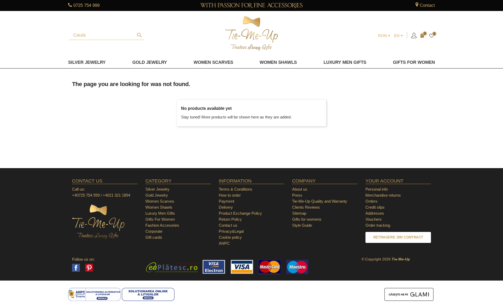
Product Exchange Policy (240, 213)
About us (299, 189)
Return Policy (230, 219)
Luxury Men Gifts (160, 213)
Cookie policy (230, 237)
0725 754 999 (86, 5)
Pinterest (89, 268)
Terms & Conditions (235, 189)
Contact (427, 5)
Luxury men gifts (345, 62)
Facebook (76, 268)
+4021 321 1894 (116, 195)
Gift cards (153, 237)
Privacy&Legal (231, 231)
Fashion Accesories (162, 225)
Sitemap (299, 213)
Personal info (376, 189)
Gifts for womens (306, 219)
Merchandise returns (383, 195)
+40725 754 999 (86, 195)
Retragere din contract (398, 237)
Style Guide (302, 225)
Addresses (374, 213)
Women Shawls (278, 62)
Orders (371, 201)
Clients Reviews (306, 207)
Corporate (153, 231)
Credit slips (375, 207)
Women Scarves (213, 62)
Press (297, 195)
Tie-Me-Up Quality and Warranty (319, 201)
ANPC (224, 243)
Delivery (226, 207)
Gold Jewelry (149, 62)
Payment (226, 201)
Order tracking (377, 225)
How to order (230, 195)
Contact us (228, 225)
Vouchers (373, 219)
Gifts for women (414, 62)
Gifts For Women (160, 219)
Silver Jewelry (87, 62)
